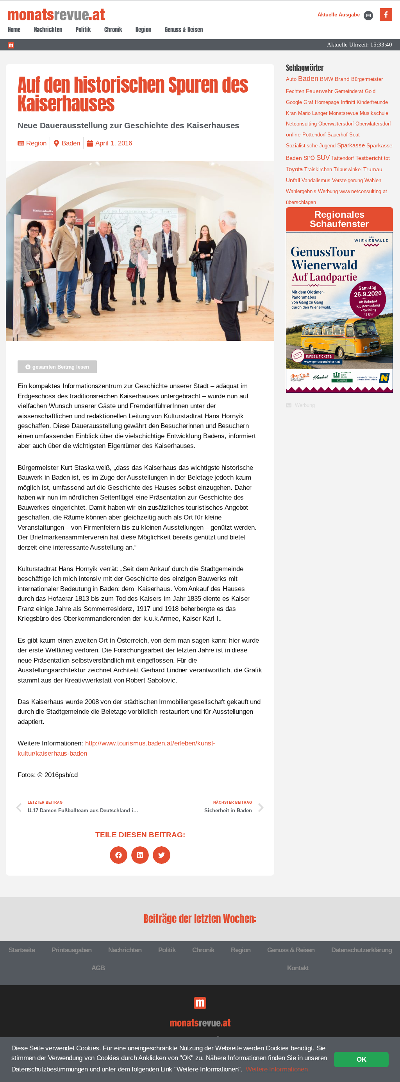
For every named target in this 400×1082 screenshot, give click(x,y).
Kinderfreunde (372, 102)
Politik (83, 29)
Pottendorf (314, 135)
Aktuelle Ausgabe (339, 15)
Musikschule (374, 113)
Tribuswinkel (348, 169)
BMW (326, 79)
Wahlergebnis (301, 191)
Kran (291, 113)
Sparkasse (351, 145)
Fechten (295, 91)
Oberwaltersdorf (336, 124)
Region (143, 29)
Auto (291, 79)
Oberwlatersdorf (373, 124)
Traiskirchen (318, 169)
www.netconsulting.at (363, 191)
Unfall (293, 180)
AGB (98, 968)
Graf (308, 102)
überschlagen (301, 202)
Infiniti (348, 102)
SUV (323, 157)
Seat (354, 135)
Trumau (372, 169)
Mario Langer (312, 113)
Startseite (22, 950)
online (293, 134)
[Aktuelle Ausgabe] (368, 15)
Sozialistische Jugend (311, 146)
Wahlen (372, 180)
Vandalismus (316, 180)
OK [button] (361, 1059)
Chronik (113, 29)
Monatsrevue (343, 113)
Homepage (327, 102)
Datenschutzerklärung (361, 950)
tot (387, 158)
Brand (342, 79)
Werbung (328, 191)
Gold (370, 91)
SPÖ (309, 158)
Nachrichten (48, 29)
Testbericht (368, 158)
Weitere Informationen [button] (277, 1069)
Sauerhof (337, 135)
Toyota (294, 169)
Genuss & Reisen (184, 29)
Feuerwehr (319, 91)
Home (14, 29)
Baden (71, 143)
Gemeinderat (348, 91)
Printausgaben (71, 950)
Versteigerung (347, 180)
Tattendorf (342, 158)
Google (294, 102)
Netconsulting (301, 124)
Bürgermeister (367, 79)
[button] (118, 855)
